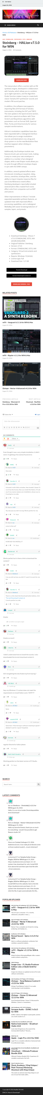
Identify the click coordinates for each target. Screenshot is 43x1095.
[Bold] (4, 427)
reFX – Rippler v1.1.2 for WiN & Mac (16, 355)
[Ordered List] (14, 427)
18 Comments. (17, 50)
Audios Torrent (18, 1089)
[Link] (23, 427)
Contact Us (19, 842)
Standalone (9, 39)
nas (13, 523)
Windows (29, 39)
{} (26, 427)
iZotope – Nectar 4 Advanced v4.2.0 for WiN (19, 388)
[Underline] (9, 427)
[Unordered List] (16, 427)
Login (38, 414)
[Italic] (7, 427)
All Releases (12, 32)
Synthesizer (18, 39)
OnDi (13, 467)
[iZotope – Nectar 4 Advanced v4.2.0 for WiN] (21, 375)
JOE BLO (14, 705)
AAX (3, 39)
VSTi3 (24, 39)
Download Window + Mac (21, 284)
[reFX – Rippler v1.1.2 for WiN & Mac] (21, 342)
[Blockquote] (19, 427)
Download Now (21, 80)
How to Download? (14, 1092)
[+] (28, 427)
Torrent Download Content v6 (15, 598)
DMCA (4, 1092)
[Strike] (11, 427)
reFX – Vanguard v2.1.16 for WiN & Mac (17, 322)
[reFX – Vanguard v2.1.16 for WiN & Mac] (21, 309)
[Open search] (38, 25)
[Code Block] (21, 427)
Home (4, 32)
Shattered (15, 574)
